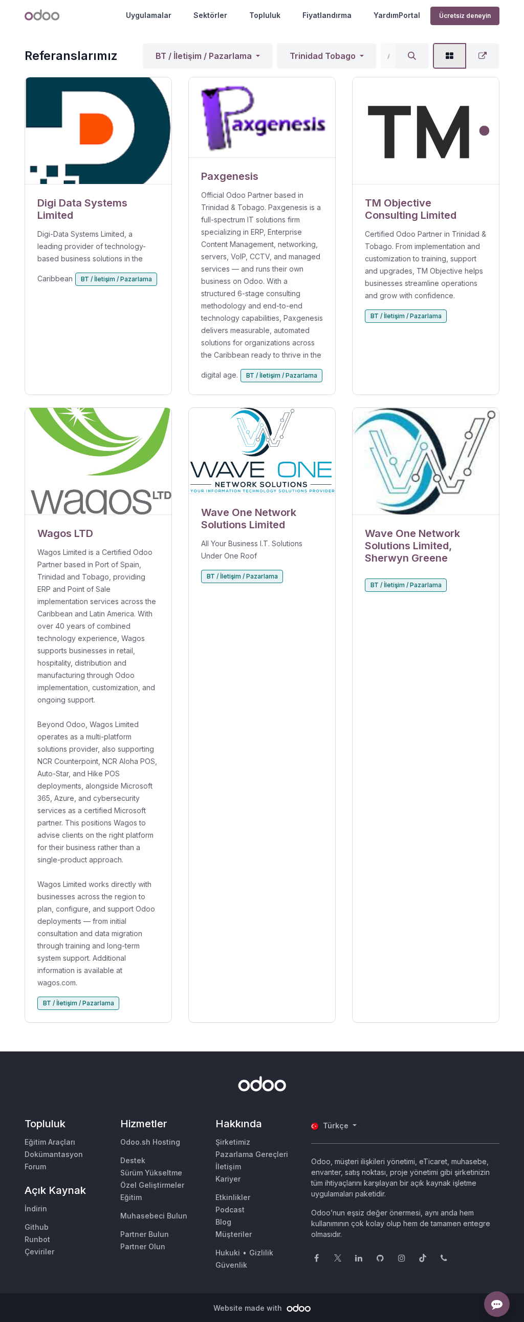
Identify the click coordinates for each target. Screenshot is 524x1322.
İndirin (36, 1208)
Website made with (248, 1308)
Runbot (37, 1239)
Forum (35, 1166)
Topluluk (264, 15)
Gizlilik (261, 1252)
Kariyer (228, 1178)
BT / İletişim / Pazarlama (204, 56)
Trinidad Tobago (323, 56)
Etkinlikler (232, 1197)
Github (37, 1227)
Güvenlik (231, 1265)
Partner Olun (142, 1246)
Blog (223, 1221)
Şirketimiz (232, 1142)
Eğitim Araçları (50, 1142)
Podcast (230, 1209)
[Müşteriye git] (98, 130)
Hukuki (227, 1252)
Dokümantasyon (54, 1154)
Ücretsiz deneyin (465, 15)
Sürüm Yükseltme (151, 1172)
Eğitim (131, 1197)
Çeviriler (39, 1251)
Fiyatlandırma (327, 15)
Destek (132, 1160)
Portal (409, 15)
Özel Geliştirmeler (152, 1185)
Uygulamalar (148, 15)
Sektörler (210, 15)
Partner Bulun (144, 1234)
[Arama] (412, 56)
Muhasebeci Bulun (153, 1215)
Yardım (386, 15)
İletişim (228, 1166)
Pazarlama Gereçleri (251, 1154)
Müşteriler (233, 1234)
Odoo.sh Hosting (150, 1142)
